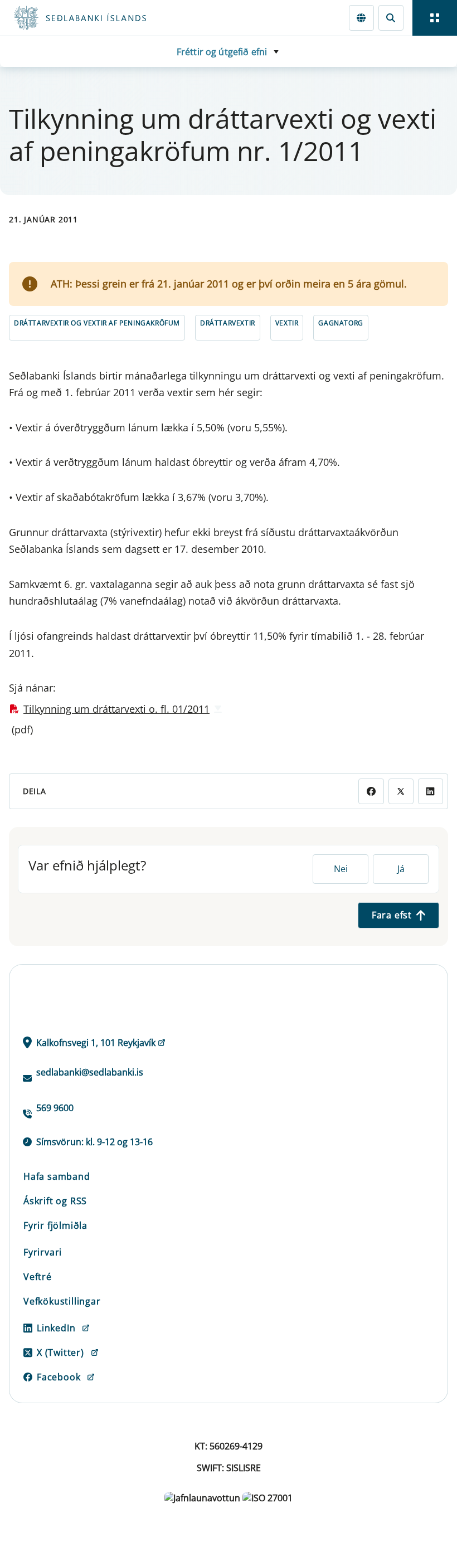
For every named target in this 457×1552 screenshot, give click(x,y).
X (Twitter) (60, 1352)
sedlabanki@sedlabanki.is (89, 1072)
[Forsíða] (120, 17)
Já (401, 869)
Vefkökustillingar (62, 1301)
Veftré (37, 1277)
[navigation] (434, 18)
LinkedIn (56, 1328)
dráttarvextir (227, 323)
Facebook (58, 1377)
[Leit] (390, 17)
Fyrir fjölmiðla (55, 1225)
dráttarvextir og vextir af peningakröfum (97, 323)
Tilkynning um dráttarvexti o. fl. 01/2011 (116, 709)
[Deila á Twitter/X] (401, 791)
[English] (361, 17)
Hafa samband (56, 1176)
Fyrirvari (42, 1252)
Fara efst (392, 915)
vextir (287, 323)
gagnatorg (340, 323)
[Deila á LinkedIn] (430, 791)
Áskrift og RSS (55, 1201)
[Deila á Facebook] (370, 791)
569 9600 (55, 1108)
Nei (341, 869)
